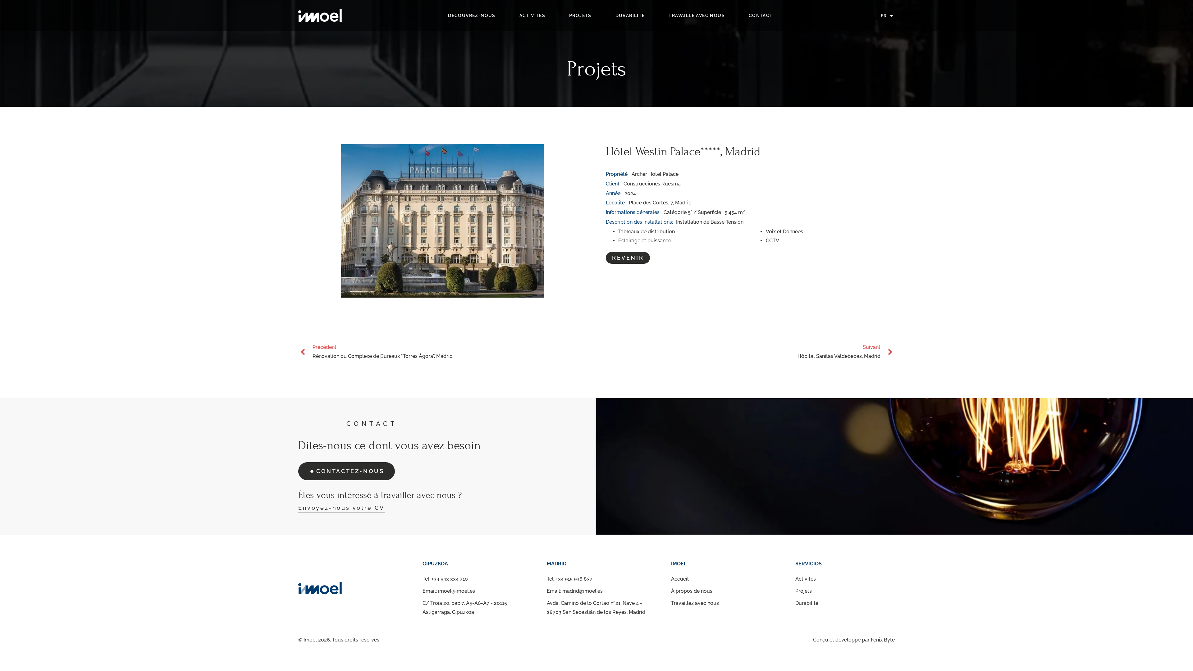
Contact (761, 15)
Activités (532, 15)
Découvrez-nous (472, 15)
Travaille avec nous (697, 15)
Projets (580, 15)
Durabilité (630, 15)
